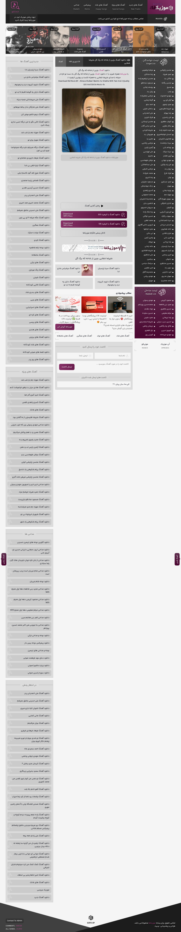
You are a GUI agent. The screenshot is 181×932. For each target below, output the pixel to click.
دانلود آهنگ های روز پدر (39, 359)
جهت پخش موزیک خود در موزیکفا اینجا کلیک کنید (24, 19)
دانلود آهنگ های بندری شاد (37, 292)
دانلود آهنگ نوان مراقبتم (38, 723)
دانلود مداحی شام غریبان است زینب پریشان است (31, 572)
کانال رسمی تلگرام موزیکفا (94, 233)
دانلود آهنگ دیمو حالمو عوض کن (35, 114)
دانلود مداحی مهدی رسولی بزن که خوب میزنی (30, 424)
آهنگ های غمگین (84, 336)
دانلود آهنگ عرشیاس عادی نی (36, 77)
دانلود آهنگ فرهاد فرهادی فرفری (35, 730)
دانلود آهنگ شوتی (41, 277)
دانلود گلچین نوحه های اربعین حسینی (33, 542)
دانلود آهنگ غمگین (40, 225)
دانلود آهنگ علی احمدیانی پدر (36, 195)
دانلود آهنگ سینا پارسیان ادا (37, 69)
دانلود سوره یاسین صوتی (38, 673)
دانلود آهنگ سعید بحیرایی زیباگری (34, 771)
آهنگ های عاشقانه (65, 336)
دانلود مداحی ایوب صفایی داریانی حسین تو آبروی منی (30, 551)
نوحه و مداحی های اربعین (38, 650)
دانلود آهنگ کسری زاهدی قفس (35, 402)
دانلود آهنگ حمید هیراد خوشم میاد (34, 492)
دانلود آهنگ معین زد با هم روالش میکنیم (31, 432)
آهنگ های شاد (122, 336)
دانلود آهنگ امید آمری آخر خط (36, 395)
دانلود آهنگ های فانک (39, 409)
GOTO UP (91, 923)
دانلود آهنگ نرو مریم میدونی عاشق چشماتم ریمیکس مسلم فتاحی (30, 827)
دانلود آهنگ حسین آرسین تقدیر (35, 187)
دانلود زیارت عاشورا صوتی (38, 665)
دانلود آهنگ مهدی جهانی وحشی (35, 756)
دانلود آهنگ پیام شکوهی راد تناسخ (34, 469)
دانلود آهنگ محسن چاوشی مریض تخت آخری (30, 477)
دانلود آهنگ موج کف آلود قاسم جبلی (33, 173)
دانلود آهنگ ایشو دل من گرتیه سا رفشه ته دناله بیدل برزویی (31, 845)
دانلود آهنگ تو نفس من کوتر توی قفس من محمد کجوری (30, 780)
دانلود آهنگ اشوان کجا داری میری (34, 708)
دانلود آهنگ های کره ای (39, 314)
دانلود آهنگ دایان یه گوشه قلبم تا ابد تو (32, 92)
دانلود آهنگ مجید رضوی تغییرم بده (34, 439)
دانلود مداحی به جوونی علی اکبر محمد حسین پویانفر (30, 627)
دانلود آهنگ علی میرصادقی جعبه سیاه (33, 99)
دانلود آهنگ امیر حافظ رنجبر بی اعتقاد (33, 875)
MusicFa (159, 18)
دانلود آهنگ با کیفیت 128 (109, 224)
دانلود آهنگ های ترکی (39, 262)
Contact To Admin (14, 920)
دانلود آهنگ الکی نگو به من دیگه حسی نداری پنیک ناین (30, 123)
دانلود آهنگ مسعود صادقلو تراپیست (33, 499)
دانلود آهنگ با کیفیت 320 (109, 214)
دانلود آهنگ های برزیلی (39, 337)
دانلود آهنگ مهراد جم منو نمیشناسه (33, 506)
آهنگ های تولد (103, 336)
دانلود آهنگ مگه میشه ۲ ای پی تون (34, 217)
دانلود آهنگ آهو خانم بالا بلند (36, 789)
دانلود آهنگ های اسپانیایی (37, 307)
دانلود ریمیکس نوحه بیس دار (36, 643)
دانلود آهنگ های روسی (39, 322)
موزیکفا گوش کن (64, 326)
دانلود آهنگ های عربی (39, 299)
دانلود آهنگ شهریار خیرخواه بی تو (35, 514)
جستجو (15, 11)
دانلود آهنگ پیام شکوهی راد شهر (34, 521)
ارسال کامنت (67, 367)
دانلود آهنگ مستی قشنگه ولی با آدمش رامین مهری (29, 806)
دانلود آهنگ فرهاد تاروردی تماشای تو (33, 158)
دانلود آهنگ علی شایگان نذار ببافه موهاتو (31, 107)
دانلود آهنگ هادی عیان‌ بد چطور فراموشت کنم (29, 387)
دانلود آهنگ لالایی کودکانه (37, 284)
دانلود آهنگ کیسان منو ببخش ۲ (35, 763)
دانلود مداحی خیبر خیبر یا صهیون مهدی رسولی (29, 484)
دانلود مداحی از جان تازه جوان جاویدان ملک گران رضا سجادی (29, 562)
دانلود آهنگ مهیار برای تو (38, 140)
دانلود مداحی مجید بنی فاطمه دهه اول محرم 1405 (30, 591)
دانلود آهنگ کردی (41, 240)
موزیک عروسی (43, 890)
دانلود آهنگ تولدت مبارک (38, 232)
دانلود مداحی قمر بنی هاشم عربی (35, 617)
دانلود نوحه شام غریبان (39, 581)
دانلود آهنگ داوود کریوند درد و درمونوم (32, 84)
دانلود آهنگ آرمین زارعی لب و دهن (34, 447)
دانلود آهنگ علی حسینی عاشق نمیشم (33, 210)
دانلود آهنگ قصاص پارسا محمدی (35, 180)
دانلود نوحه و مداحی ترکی (38, 635)
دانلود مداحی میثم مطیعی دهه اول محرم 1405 (29, 610)
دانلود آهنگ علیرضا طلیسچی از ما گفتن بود (31, 417)
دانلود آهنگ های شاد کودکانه (36, 344)
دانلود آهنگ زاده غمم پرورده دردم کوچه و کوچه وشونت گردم (31, 816)
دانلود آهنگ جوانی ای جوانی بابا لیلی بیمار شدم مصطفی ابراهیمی (31, 855)
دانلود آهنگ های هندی (39, 329)
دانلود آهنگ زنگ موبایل (39, 270)
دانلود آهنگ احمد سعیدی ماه (36, 748)
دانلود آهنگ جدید (41, 897)
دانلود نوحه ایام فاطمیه (39, 247)
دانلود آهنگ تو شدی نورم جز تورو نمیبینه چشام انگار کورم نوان (31, 740)
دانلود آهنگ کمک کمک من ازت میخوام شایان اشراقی (30, 866)
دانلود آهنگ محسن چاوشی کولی (35, 462)
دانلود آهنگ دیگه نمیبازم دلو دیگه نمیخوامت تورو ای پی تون (30, 149)
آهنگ (61, 61)
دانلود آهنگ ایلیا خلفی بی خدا (36, 165)
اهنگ (97, 74)
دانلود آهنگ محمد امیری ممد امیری (34, 202)
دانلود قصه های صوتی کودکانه (36, 352)
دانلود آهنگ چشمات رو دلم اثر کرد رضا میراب (30, 796)
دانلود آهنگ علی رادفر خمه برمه (36, 835)
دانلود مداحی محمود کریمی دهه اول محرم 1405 (31, 601)
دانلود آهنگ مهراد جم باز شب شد (35, 132)
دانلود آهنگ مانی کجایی (38, 715)
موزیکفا (161, 7)
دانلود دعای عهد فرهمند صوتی (36, 658)
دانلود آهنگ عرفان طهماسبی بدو (35, 454)
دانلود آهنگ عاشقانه (40, 255)
